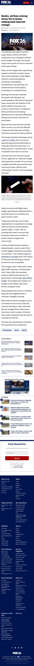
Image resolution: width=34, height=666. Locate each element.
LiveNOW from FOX (6, 489)
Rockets (18, 532)
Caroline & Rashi (20, 553)
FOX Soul (3, 492)
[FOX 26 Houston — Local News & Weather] (6, 3)
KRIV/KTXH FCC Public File (20, 604)
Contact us (18, 580)
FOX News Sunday (21, 493)
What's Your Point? (6, 561)
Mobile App (19, 600)
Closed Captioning (20, 607)
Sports (18, 526)
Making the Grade (20, 505)
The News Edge (5, 557)
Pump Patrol (4, 543)
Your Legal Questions (21, 520)
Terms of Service (18, 467)
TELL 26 (3, 485)
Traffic (3, 539)
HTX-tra (19, 613)
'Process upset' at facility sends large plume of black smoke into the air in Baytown (21, 418)
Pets (17, 513)
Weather (4, 526)
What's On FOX (20, 589)
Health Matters (20, 511)
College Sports (19, 534)
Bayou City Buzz (5, 568)
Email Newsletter (20, 591)
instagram (18, 647)
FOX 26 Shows (6, 549)
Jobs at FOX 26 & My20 (20, 593)
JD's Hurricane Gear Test (6, 536)
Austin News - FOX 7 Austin (6, 509)
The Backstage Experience (5, 586)
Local (17, 481)
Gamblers (18, 540)
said (10, 159)
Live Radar (4, 528)
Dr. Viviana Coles (20, 507)
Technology (22, 28)
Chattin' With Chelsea (7, 559)
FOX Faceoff (19, 559)
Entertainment (6, 578)
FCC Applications (20, 609)
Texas (17, 483)
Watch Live (26, 2)
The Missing (19, 569)
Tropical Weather (5, 534)
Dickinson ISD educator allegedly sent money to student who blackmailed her (21, 401)
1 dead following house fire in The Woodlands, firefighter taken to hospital (21, 425)
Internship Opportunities (19, 597)
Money (17, 491)
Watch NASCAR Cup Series (6, 625)
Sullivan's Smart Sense (20, 495)
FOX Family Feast (20, 522)
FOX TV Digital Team (14, 28)
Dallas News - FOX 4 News (6, 505)
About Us (19, 578)
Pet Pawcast (19, 567)
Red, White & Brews (21, 555)
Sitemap (18, 498)
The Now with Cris (6, 582)
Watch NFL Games (6, 617)
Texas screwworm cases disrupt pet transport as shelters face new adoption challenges (11, 372)
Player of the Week (21, 544)
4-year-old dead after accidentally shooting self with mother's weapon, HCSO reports (10, 343)
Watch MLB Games (6, 623)
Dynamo (18, 536)
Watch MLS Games (6, 639)
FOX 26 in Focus (20, 557)
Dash (17, 538)
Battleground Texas (6, 573)
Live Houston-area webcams (6, 531)
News (17, 330)
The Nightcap (4, 555)
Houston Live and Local (6, 570)
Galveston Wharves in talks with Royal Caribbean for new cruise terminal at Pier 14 (12, 365)
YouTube (3, 490)
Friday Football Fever (21, 542)
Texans (18, 530)
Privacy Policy (19, 466)
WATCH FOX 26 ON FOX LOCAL (21, 586)
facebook (12, 647)
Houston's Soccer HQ (21, 570)
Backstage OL (5, 584)
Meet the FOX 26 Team (20, 582)
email (21, 647)
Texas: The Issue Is (6, 566)
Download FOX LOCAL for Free (15, 379)
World (24, 330)
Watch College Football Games (5, 620)
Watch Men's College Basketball (7, 631)
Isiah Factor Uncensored (4, 552)
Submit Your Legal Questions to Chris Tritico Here (21, 516)
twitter (15, 647)
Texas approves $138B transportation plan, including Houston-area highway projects (11, 350)
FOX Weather (4, 545)
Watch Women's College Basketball (6, 634)
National (18, 485)
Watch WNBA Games (7, 637)
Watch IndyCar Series (7, 628)
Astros (17, 528)
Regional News (6, 503)
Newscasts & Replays (7, 487)
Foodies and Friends (21, 565)
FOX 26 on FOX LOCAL (5, 482)
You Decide (19, 489)
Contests (3, 593)
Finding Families (20, 509)
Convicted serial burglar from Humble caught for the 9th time (11, 356)
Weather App (4, 541)
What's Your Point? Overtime (6, 563)
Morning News (21, 503)
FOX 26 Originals (19, 550)
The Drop (3, 580)
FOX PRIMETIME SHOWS (5, 590)
